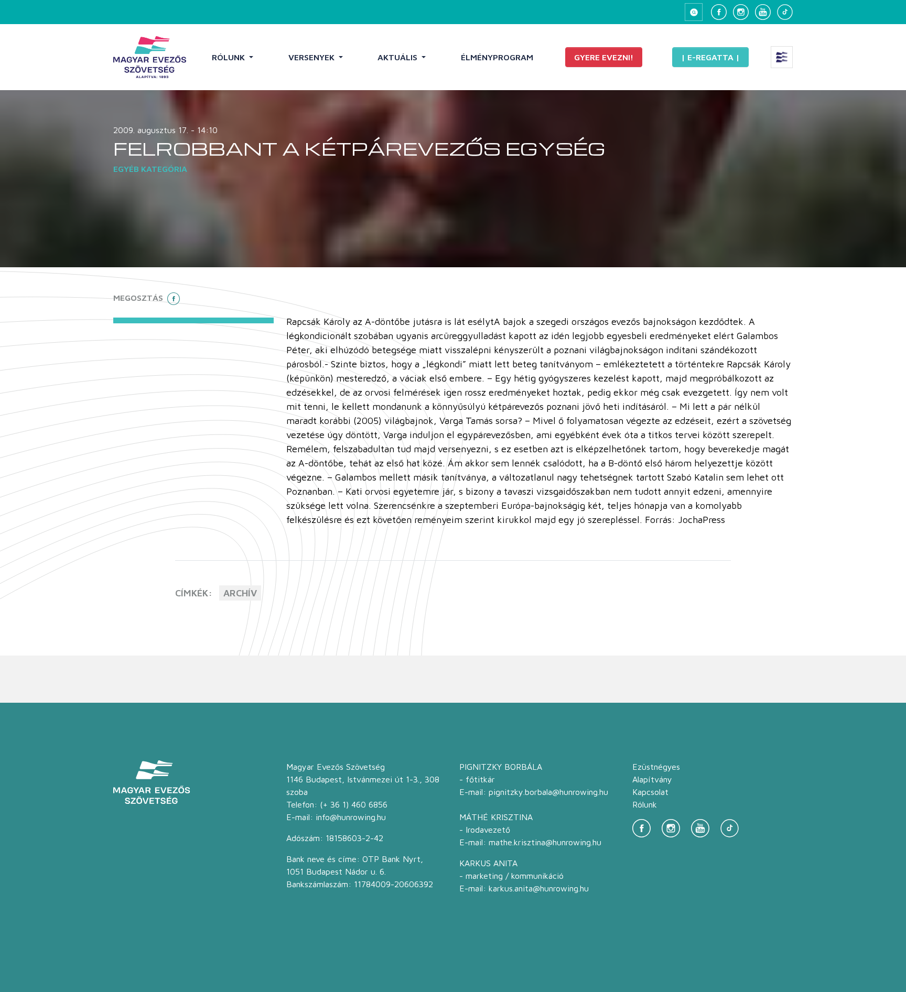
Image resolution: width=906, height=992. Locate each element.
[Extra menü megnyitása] (782, 57)
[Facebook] (719, 12)
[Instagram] (741, 12)
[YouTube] (763, 12)
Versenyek (312, 57)
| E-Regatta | (710, 57)
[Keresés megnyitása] (694, 12)
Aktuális (398, 57)
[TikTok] (785, 12)
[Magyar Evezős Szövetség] (149, 57)
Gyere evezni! (603, 57)
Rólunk (229, 57)
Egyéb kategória (150, 168)
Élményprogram (497, 57)
